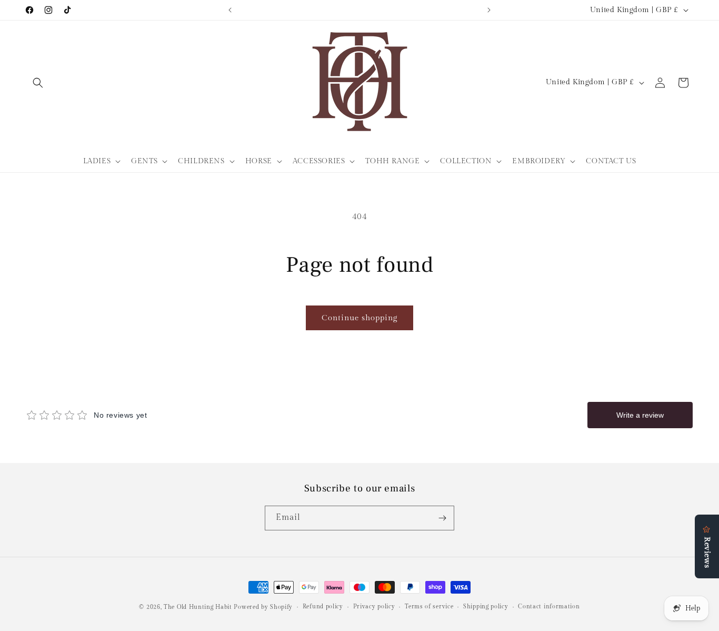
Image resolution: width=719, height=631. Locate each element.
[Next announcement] (489, 10)
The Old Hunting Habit (199, 607)
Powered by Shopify (263, 607)
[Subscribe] (442, 518)
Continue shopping (359, 317)
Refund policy (323, 606)
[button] (37, 82)
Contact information (549, 606)
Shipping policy (485, 606)
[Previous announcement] (230, 10)
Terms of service (429, 606)
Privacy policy (374, 606)
